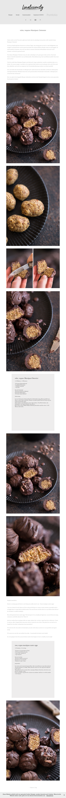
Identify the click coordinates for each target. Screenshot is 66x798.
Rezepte (10, 14)
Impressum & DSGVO (39, 14)
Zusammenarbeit (26, 14)
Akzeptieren (49, 795)
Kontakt (17, 14)
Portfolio (52, 14)
